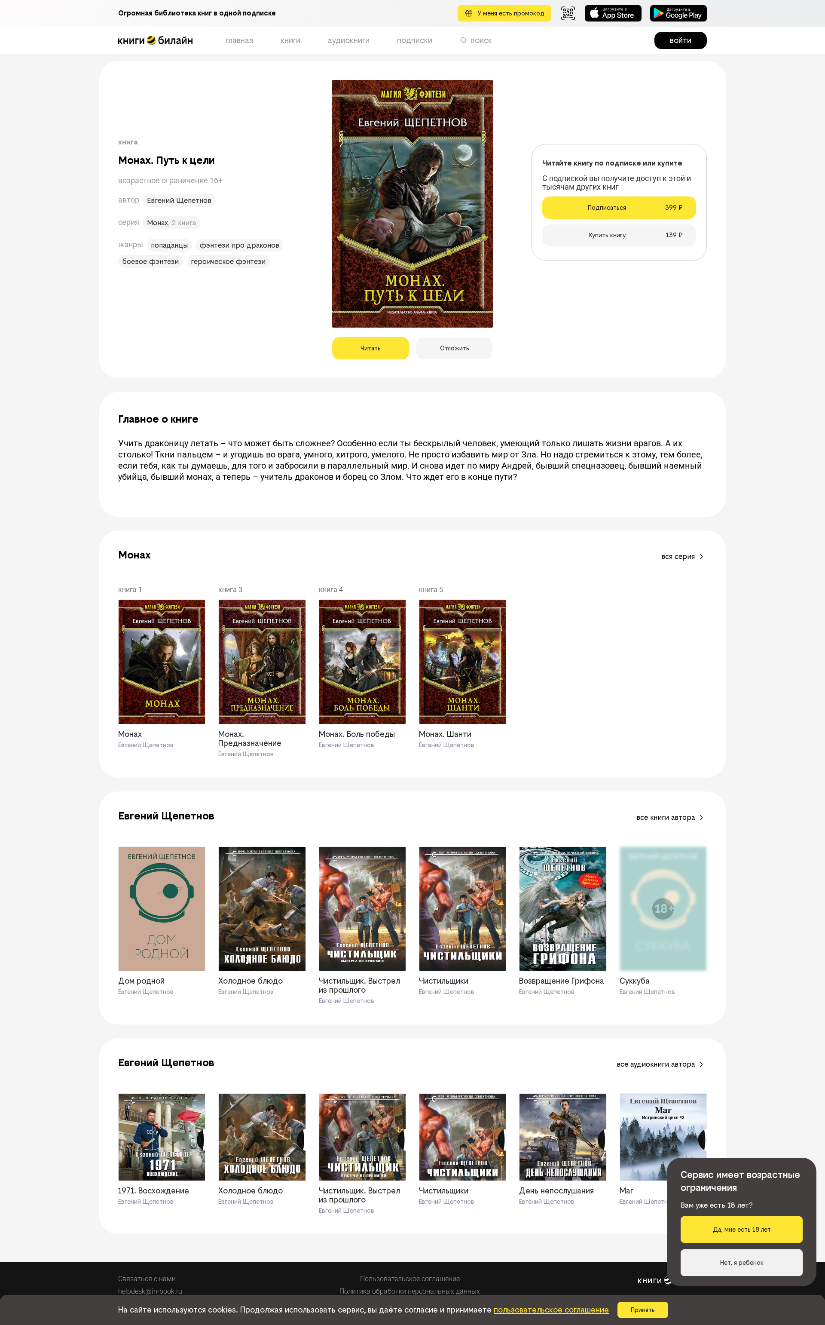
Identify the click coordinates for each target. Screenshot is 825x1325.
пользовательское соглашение (551, 1309)
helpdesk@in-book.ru (150, 1291)
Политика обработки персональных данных (409, 1291)
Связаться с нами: (147, 1279)
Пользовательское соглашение (410, 1279)
